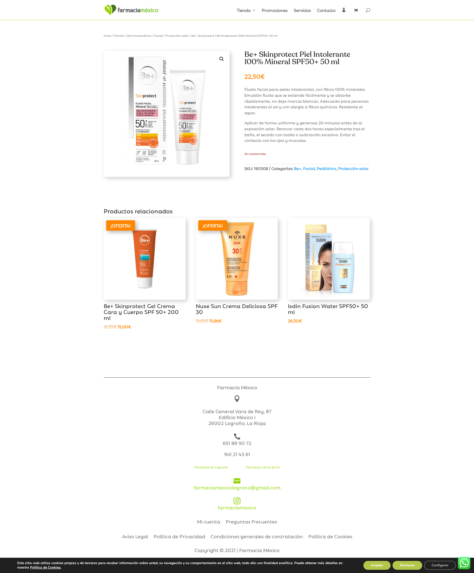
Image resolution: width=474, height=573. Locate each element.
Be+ (297, 168)
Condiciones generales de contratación (257, 537)
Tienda (244, 10)
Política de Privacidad (179, 537)
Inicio (107, 35)
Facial (158, 35)
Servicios (302, 10)
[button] (221, 59)
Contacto (326, 10)
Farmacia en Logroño (211, 467)
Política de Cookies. (45, 567)
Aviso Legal (135, 537)
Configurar (440, 565)
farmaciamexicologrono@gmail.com (237, 484)
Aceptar (377, 565)
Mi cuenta (208, 522)
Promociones (275, 10)
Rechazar (407, 565)
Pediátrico (326, 168)
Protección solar (177, 35)
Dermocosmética (139, 35)
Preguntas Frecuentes (251, 522)
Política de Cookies (330, 537)
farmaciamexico (237, 504)
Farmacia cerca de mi (263, 467)
